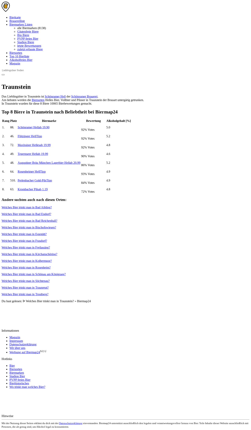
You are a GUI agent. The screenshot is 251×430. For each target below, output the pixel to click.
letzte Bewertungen (29, 45)
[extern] (26, 416)
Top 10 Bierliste (19, 56)
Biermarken (16, 372)
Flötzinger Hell (30, 136)
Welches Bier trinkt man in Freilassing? (26, 247)
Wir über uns (17, 348)
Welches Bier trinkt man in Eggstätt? (24, 234)
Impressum (16, 341)
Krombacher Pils (33, 189)
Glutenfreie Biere (28, 31)
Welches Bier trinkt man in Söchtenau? (26, 281)
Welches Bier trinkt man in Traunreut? (25, 287)
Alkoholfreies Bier (20, 60)
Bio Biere (23, 35)
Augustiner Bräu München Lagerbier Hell (49, 162)
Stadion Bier (17, 376)
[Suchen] (3, 74)
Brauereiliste (17, 21)
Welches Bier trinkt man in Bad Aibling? (27, 207)
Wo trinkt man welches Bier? (27, 387)
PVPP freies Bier (27, 38)
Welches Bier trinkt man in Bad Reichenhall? (29, 220)
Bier (12, 365)
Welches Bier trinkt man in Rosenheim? (26, 267)
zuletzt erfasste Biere (30, 49)
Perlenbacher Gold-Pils (35, 180)
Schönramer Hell (55, 96)
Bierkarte (15, 17)
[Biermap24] (6, 10)
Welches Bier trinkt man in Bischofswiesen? (29, 227)
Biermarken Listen (20, 24)
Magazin (14, 63)
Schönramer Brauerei (84, 96)
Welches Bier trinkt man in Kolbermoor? (27, 260)
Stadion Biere (25, 42)
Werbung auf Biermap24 (24, 352)
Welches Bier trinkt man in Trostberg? (25, 294)
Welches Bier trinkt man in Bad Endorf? (26, 214)
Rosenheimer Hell (32, 171)
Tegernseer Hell (33, 154)
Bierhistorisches (19, 383)
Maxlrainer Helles (34, 145)
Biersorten (15, 52)
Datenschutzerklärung (22, 344)
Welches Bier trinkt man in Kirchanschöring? (29, 254)
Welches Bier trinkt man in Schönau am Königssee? (34, 274)
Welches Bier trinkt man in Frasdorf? (24, 240)
